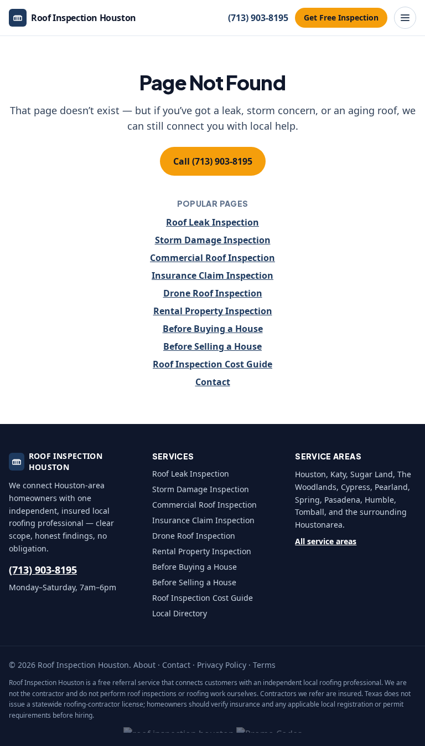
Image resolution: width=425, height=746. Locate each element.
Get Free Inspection (341, 17)
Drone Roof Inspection (212, 293)
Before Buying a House (213, 329)
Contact (212, 382)
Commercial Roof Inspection (212, 258)
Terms (264, 665)
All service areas (325, 541)
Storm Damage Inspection (213, 240)
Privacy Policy (221, 665)
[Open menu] (405, 18)
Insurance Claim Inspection (212, 275)
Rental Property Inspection (212, 311)
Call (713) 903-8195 (212, 161)
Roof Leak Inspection (212, 222)
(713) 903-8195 (258, 18)
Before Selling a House (212, 346)
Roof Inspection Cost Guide (212, 364)
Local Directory (179, 613)
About (144, 665)
